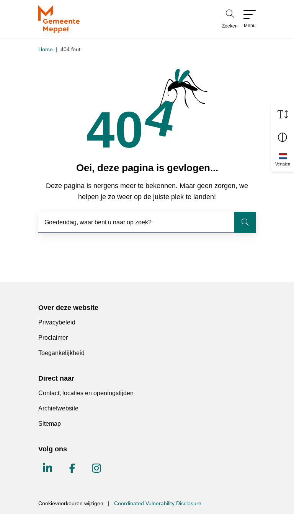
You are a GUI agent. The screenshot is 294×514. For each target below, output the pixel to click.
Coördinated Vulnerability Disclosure (157, 503)
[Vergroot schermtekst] (282, 114)
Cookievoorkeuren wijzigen (70, 503)
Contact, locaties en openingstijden (86, 393)
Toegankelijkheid (61, 353)
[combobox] (147, 222)
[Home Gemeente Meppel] (59, 19)
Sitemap (49, 423)
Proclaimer (53, 337)
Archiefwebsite (58, 408)
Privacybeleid (56, 322)
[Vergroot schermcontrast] (282, 137)
